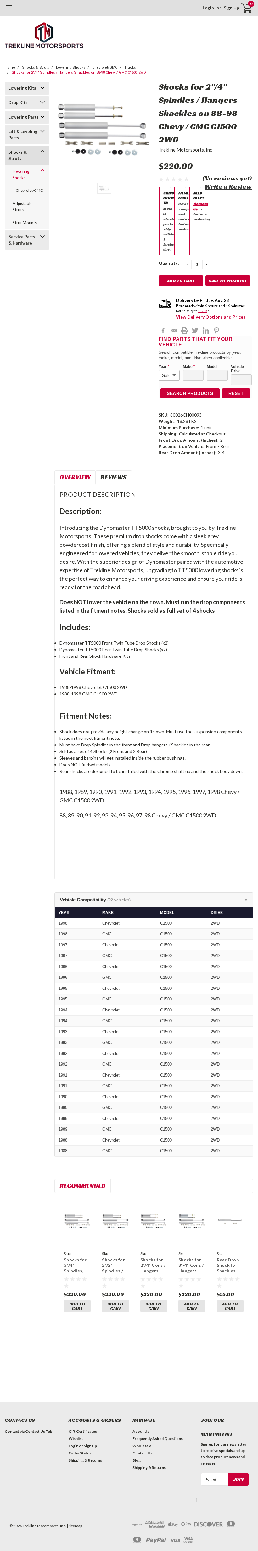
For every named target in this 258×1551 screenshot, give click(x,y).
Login (208, 7)
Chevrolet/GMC (104, 67)
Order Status (80, 1453)
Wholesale (141, 1445)
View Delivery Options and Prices (210, 316)
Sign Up (231, 7)
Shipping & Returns (85, 1460)
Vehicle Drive (237, 368)
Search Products (190, 393)
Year (164, 366)
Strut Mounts (25, 222)
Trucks (130, 67)
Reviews (113, 477)
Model (212, 366)
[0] (244, 8)
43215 (202, 311)
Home (10, 67)
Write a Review (228, 186)
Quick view (77, 1222)
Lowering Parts (23, 116)
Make (189, 366)
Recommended (82, 1186)
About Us (140, 1431)
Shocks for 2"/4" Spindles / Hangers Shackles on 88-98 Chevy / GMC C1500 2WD (79, 72)
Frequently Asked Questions (157, 1438)
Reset (236, 393)
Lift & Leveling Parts (22, 134)
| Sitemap (74, 1525)
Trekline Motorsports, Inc (185, 149)
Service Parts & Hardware (21, 240)
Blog (136, 1460)
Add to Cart (77, 1306)
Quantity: (169, 263)
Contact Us (142, 1453)
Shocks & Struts (35, 67)
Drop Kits (18, 102)
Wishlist (76, 1438)
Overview (75, 477)
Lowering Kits (22, 88)
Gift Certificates (83, 1431)
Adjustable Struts (22, 206)
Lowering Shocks (70, 67)
